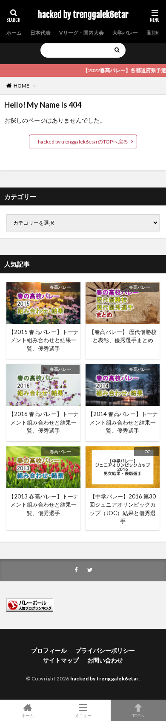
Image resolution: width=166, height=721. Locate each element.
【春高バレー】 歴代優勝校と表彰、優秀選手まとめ (123, 336)
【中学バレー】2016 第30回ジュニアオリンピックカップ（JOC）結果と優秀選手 (122, 509)
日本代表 (40, 32)
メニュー (83, 715)
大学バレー (125, 32)
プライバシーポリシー (105, 650)
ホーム (14, 32)
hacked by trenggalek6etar (83, 15)
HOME (21, 85)
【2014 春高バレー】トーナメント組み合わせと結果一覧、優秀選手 (123, 422)
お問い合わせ (105, 660)
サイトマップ (61, 660)
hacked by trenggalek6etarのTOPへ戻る (83, 141)
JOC (146, 451)
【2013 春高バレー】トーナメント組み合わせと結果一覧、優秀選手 (44, 504)
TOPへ (138, 715)
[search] (117, 50)
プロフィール (49, 650)
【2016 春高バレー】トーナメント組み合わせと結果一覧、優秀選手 (44, 422)
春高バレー (60, 287)
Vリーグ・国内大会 (81, 32)
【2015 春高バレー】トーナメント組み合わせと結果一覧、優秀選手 (44, 340)
